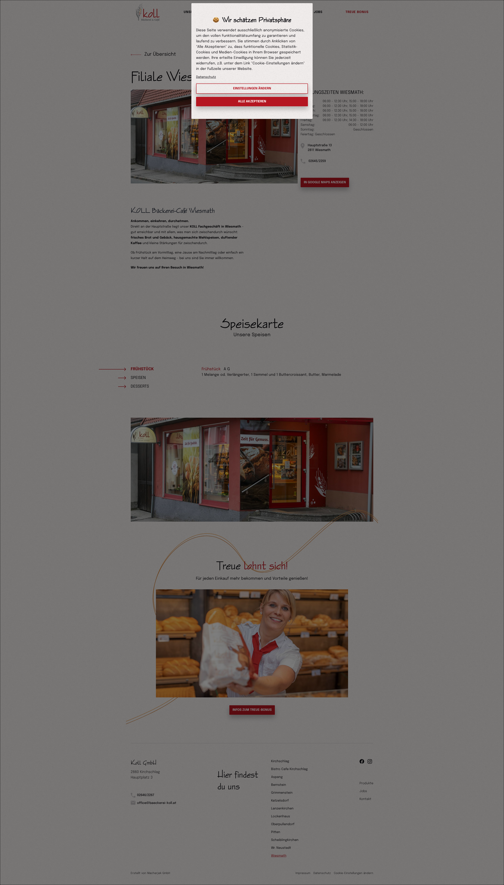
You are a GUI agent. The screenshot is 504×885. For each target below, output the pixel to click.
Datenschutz (206, 77)
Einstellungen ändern (252, 88)
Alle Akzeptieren (252, 101)
